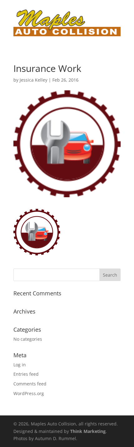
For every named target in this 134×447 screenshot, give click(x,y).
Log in (19, 365)
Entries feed (26, 374)
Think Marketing (88, 431)
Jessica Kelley (33, 80)
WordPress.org (28, 393)
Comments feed (29, 384)
